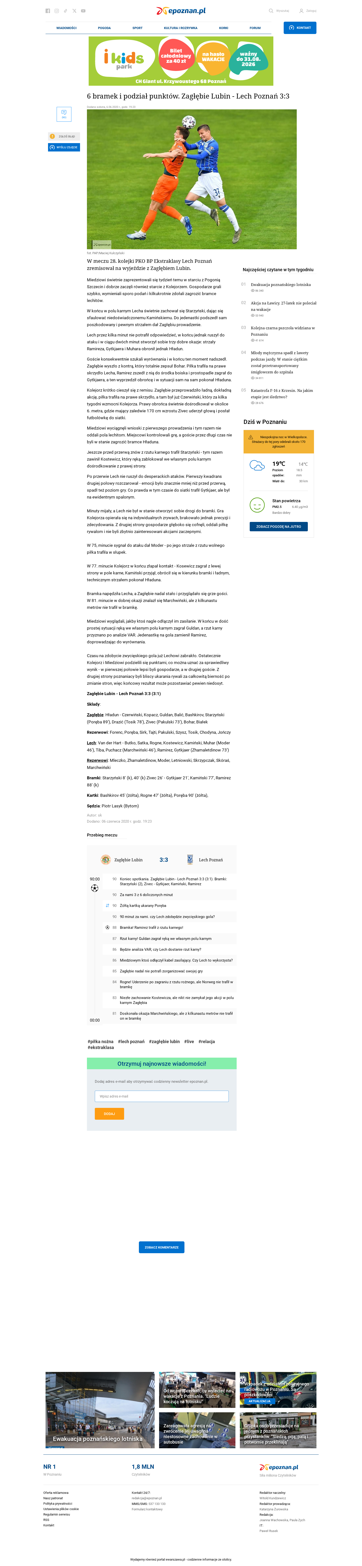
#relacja (206, 1041)
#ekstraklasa (101, 1047)
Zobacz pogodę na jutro (278, 526)
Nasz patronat (53, 1498)
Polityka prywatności (57, 1503)
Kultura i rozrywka (180, 28)
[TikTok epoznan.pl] (65, 11)
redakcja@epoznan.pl (147, 1498)
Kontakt (304, 28)
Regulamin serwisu (56, 1514)
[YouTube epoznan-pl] (83, 11)
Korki (223, 28)
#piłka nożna (101, 1041)
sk (100, 815)
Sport (137, 28)
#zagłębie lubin (164, 1041)
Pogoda (104, 28)
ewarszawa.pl (175, 1559)
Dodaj (109, 1114)
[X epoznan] (74, 11)
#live (189, 1041)
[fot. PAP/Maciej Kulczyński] (162, 179)
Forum (255, 28)
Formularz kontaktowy (147, 1509)
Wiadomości (66, 28)
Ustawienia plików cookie (61, 1509)
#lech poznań (131, 1041)
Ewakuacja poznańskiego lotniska (281, 284)
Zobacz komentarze (162, 1247)
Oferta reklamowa (55, 1493)
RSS (46, 1520)
